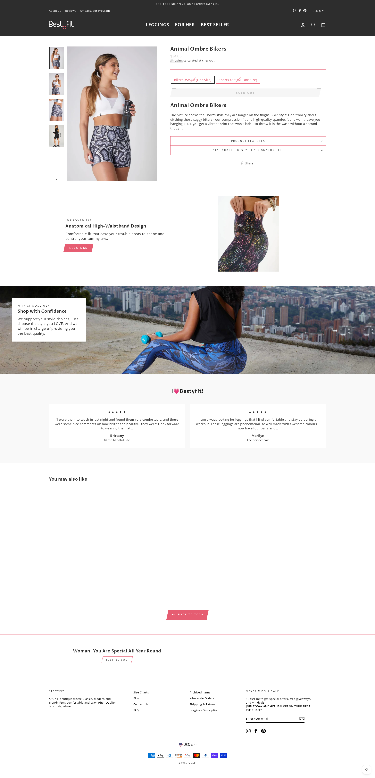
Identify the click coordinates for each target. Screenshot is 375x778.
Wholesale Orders (202, 698)
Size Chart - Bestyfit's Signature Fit (248, 150)
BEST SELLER (215, 25)
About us (55, 10)
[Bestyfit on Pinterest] (263, 731)
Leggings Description (204, 710)
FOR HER (185, 25)
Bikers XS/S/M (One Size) (193, 80)
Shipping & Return (202, 704)
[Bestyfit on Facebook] (256, 731)
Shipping (176, 60)
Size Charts (141, 692)
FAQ (136, 710)
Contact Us (140, 704)
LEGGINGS (157, 25)
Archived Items (200, 692)
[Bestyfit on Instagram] (248, 731)
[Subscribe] (301, 718)
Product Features (248, 141)
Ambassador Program (95, 10)
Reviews (70, 10)
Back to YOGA (190, 614)
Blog (136, 698)
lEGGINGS (78, 248)
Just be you (117, 659)
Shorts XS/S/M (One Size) (238, 80)
